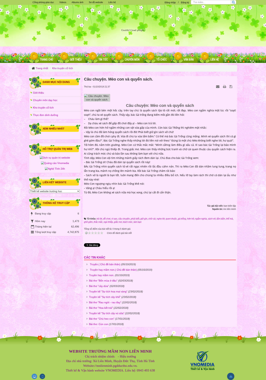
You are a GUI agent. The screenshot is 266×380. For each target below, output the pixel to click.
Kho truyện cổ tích (43, 107)
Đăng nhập (170, 2)
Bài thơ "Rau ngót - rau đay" (105, 302)
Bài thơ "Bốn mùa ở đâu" (103, 280)
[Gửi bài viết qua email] (218, 86)
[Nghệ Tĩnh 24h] (55, 168)
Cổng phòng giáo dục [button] (43, 2)
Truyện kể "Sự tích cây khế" (105, 296)
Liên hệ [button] (112, 2)
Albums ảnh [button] (77, 2)
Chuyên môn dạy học (45, 100)
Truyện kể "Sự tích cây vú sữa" (106, 313)
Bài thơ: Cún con (98, 324)
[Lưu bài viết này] (231, 86)
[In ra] (225, 86)
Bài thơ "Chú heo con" (101, 318)
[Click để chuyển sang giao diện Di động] (42, 376)
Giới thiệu (38, 92)
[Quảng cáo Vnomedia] (55, 163)
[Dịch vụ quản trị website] (55, 157)
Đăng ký (185, 2)
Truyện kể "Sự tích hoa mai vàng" (108, 291)
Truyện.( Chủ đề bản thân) (105, 264)
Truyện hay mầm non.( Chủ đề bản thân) (113, 269)
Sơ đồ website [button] (96, 2)
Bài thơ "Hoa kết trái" (101, 307)
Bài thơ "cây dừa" (99, 286)
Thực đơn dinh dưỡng (45, 115)
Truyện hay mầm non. (101, 275)
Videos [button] (62, 2)
